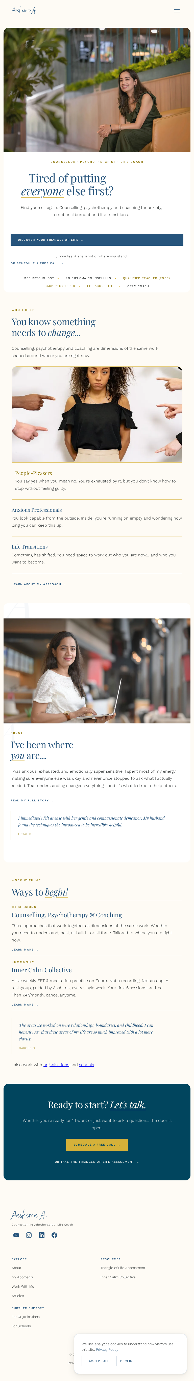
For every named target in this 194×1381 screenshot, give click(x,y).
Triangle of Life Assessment (123, 1268)
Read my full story (32, 800)
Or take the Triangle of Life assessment (97, 1161)
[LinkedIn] (41, 1236)
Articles (18, 1296)
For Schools (21, 1326)
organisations (56, 1064)
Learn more (25, 949)
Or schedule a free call (37, 263)
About (16, 1268)
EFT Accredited (101, 286)
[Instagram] (28, 1236)
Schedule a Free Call (97, 1144)
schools (86, 1064)
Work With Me (23, 1286)
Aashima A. (24, 11)
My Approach (22, 1277)
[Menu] (176, 11)
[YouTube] (16, 1236)
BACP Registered (60, 286)
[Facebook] (54, 1236)
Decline (127, 1361)
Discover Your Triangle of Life (51, 239)
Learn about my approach (39, 584)
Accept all (99, 1361)
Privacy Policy (107, 1349)
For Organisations (26, 1317)
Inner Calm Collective (118, 1277)
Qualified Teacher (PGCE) (146, 278)
